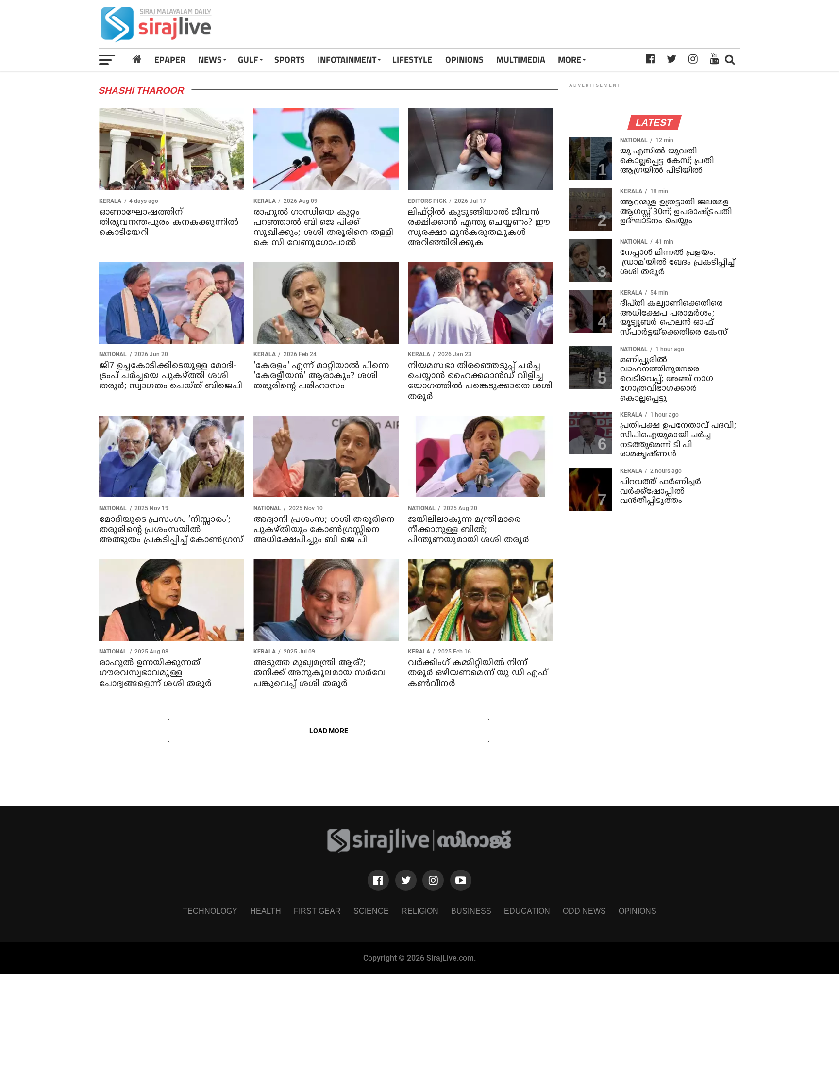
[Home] (137, 59)
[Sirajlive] (419, 850)
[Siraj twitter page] (406, 880)
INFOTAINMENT (347, 59)
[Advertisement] (545, 24)
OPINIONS (464, 59)
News (210, 59)
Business (471, 911)
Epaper (169, 59)
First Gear (317, 911)
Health (265, 911)
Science (371, 911)
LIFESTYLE (412, 59)
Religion (420, 911)
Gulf (248, 59)
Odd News (584, 911)
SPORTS (289, 59)
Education (527, 911)
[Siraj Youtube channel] (460, 880)
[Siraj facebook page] (378, 880)
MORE (569, 59)
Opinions (637, 911)
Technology (210, 911)
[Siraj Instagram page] (433, 880)
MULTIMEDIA (520, 59)
